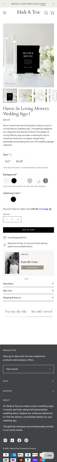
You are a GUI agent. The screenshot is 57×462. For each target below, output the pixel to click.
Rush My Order (29, 262)
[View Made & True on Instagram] (5, 440)
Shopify (33, 448)
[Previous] (3, 3)
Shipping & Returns (12, 297)
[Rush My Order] (12, 263)
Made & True (28, 12)
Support (7, 391)
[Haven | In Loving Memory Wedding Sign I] (10, 96)
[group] (28, 3)
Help (5, 381)
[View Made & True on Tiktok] (12, 440)
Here (43, 4)
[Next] (53, 3)
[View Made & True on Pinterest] (26, 440)
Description (8, 283)
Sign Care (7, 290)
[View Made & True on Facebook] (19, 440)
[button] (46, 13)
